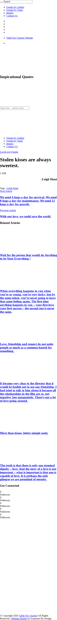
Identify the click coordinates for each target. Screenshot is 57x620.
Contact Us (12, 15)
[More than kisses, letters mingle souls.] (20, 426)
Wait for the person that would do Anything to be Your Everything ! (28, 256)
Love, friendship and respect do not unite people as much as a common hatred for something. (26, 347)
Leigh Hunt (12, 188)
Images (9, 13)
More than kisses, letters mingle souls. (24, 433)
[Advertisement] (24, 566)
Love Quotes (11, 152)
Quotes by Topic (14, 10)
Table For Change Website (19, 37)
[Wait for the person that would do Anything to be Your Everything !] (20, 249)
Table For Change (28, 615)
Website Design (19, 618)
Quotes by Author (15, 7)
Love (2, 152)
